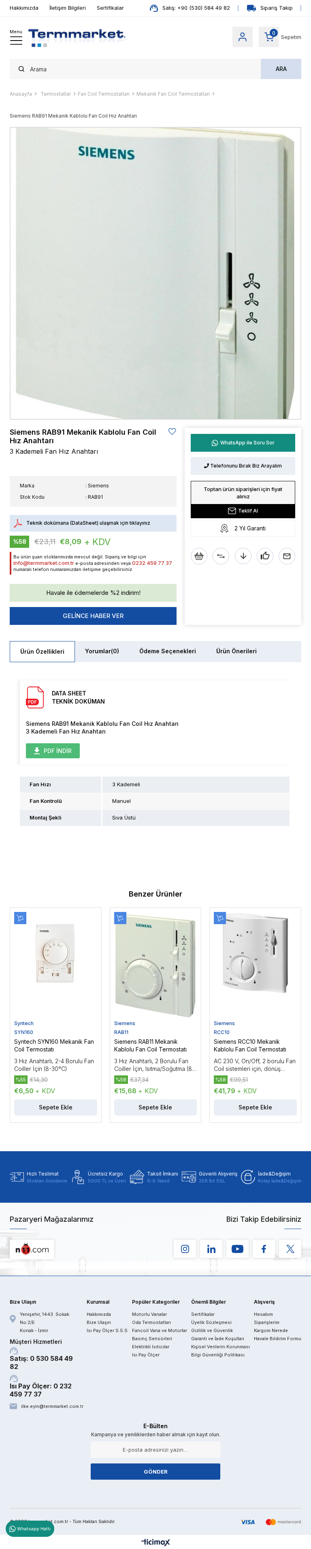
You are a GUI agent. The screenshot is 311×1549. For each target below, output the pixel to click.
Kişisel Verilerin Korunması (220, 1346)
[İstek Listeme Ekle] (199, 556)
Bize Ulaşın (99, 1322)
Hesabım (263, 1314)
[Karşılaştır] (221, 556)
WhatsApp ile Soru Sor (247, 443)
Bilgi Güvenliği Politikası (218, 1355)
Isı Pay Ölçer (146, 1355)
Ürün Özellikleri (42, 651)
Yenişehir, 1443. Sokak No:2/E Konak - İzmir (44, 1322)
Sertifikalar (110, 7)
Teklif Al (248, 511)
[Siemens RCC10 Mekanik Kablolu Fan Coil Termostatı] (255, 966)
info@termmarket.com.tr (43, 563)
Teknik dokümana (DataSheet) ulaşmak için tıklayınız (88, 523)
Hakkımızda (24, 7)
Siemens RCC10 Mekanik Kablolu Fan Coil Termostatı (250, 1045)
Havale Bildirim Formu (277, 1338)
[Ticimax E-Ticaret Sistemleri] (155, 1543)
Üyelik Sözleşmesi (211, 1322)
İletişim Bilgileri (67, 7)
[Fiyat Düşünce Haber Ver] (243, 556)
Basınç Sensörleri (152, 1338)
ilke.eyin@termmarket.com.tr (52, 1406)
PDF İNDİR (58, 750)
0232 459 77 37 (152, 563)
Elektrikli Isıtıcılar (150, 1346)
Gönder (156, 1471)
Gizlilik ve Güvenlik (212, 1330)
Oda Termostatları (151, 1322)
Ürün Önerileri (236, 651)
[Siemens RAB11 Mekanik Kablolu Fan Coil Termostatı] (155, 966)
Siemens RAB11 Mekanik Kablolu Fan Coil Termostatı (150, 1045)
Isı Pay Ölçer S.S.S (107, 1330)
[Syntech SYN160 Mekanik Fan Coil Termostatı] (55, 966)
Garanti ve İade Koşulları (217, 1338)
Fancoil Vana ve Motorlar (159, 1330)
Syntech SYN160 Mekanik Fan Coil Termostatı (54, 1045)
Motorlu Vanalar (149, 1314)
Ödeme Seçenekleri (167, 651)
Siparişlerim (266, 1322)
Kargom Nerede (271, 1330)
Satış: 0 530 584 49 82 (41, 1354)
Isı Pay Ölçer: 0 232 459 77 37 (41, 1390)
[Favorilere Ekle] (172, 432)
